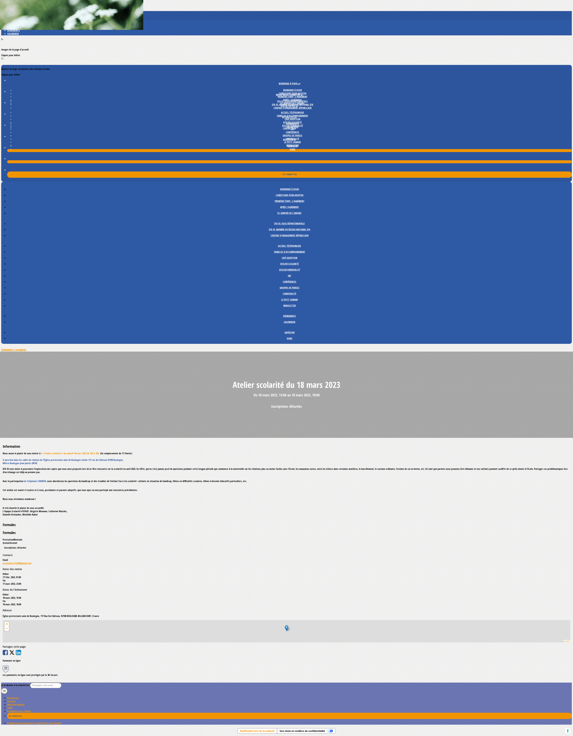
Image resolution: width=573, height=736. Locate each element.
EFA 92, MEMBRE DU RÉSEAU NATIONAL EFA (289, 229)
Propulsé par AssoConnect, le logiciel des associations (34, 723)
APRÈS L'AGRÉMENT (289, 207)
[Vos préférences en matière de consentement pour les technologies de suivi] (568, 731)
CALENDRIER (13, 33)
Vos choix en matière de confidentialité (302, 730)
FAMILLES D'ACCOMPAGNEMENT (289, 252)
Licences (11, 701)
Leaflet (567, 641)
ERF (289, 275)
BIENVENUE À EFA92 (292, 90)
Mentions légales (15, 704)
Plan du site (13, 698)
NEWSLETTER (289, 305)
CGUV (9, 707)
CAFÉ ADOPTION (292, 119)
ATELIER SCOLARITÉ (289, 263)
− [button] (7, 628)
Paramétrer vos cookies (19, 711)
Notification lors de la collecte (257, 730)
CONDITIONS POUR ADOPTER (289, 195)
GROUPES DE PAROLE (292, 135)
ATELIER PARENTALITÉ (289, 269)
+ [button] (7, 624)
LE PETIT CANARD (292, 142)
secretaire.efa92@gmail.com (17, 563)
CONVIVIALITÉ (289, 293)
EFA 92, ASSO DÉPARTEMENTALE (292, 101)
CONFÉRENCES (292, 132)
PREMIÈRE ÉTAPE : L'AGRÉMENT (292, 96)
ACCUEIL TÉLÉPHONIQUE (292, 112)
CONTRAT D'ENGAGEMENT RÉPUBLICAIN (292, 108)
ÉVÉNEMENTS (13, 30)
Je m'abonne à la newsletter (15, 685)
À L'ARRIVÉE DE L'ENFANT (289, 213)
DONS (292, 149)
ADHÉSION (293, 146)
